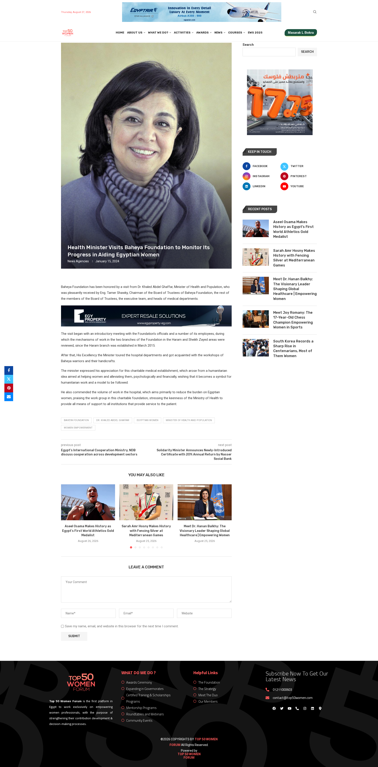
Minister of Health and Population (189, 420)
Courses (235, 32)
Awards (202, 32)
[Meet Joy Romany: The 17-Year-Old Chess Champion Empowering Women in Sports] (256, 319)
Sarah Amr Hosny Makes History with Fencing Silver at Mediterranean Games (146, 530)
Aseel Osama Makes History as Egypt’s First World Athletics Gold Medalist (88, 530)
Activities (182, 32)
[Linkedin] (312, 708)
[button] (67, 516)
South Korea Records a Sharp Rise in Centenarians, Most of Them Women (293, 348)
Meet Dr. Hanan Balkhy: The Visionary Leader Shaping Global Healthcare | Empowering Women (205, 530)
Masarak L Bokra (301, 32)
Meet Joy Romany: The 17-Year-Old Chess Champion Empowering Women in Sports (293, 319)
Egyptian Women (147, 420)
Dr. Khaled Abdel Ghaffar (112, 420)
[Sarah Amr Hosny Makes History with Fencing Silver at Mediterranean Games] (146, 502)
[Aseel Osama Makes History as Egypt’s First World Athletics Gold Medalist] (88, 502)
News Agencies (78, 261)
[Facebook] (274, 708)
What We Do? (158, 32)
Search (248, 45)
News (218, 32)
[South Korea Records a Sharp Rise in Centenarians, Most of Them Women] (256, 347)
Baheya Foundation (76, 420)
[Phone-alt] (297, 708)
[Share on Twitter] (8, 379)
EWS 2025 (255, 32)
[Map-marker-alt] (320, 708)
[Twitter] (281, 708)
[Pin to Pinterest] (8, 388)
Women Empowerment (78, 427)
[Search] (315, 12)
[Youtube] (289, 708)
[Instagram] (304, 708)
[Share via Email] (8, 396)
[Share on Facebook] (8, 370)
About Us (134, 32)
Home (120, 32)
